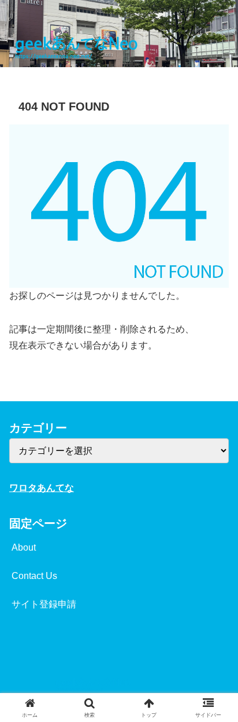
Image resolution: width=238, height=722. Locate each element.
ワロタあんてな (41, 488)
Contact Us (34, 576)
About (24, 547)
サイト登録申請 (44, 604)
